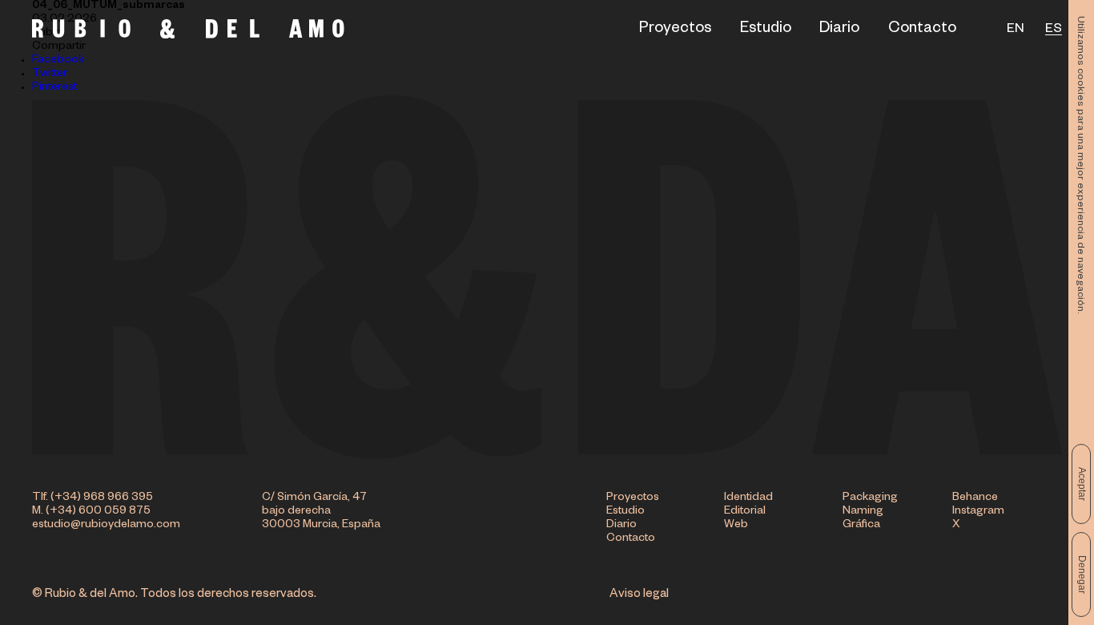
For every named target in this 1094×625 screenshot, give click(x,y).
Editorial (745, 512)
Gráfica (861, 525)
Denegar (1082, 574)
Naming (863, 512)
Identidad (748, 498)
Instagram (978, 512)
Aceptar (1082, 484)
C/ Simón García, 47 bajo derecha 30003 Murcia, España (321, 512)
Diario (839, 31)
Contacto (922, 31)
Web (736, 525)
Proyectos (675, 31)
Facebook (58, 60)
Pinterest (54, 88)
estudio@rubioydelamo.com (106, 525)
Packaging (870, 498)
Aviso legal (639, 595)
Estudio (765, 31)
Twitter (49, 74)
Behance (975, 498)
